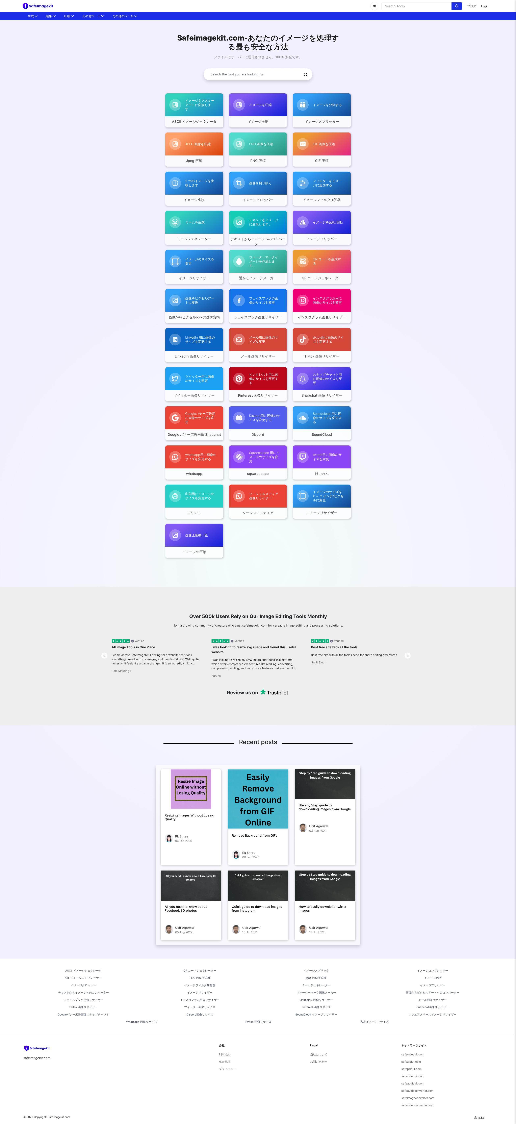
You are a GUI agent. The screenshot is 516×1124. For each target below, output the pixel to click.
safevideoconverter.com (417, 1105)
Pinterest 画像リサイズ (316, 1007)
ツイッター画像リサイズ (199, 1007)
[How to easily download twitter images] (325, 886)
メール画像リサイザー (432, 999)
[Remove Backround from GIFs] (258, 799)
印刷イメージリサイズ (374, 1021)
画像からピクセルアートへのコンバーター (432, 992)
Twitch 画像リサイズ (258, 1021)
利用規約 (224, 1054)
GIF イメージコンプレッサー (83, 977)
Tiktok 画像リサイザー (83, 1007)
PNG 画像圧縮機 (199, 977)
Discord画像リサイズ (199, 1014)
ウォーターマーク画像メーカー (316, 992)
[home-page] (40, 6)
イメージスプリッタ (316, 970)
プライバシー (227, 1069)
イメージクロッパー (83, 985)
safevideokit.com (412, 1054)
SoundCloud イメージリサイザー (316, 1014)
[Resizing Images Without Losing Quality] (191, 789)
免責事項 (224, 1061)
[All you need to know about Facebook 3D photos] (191, 886)
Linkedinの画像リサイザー (316, 999)
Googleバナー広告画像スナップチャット (83, 1014)
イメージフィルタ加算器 (199, 985)
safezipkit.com (411, 1061)
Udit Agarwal (318, 826)
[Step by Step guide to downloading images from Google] (325, 784)
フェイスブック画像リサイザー (83, 999)
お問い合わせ (318, 1061)
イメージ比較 (432, 977)
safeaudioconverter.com (417, 1090)
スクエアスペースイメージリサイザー (433, 1014)
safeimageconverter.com (417, 1098)
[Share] (374, 6)
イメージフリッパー (432, 985)
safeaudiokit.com (412, 1083)
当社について (318, 1054)
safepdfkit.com (411, 1069)
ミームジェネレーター (316, 985)
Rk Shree (181, 836)
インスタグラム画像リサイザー (200, 999)
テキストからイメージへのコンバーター (83, 992)
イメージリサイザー (199, 992)
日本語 (481, 1117)
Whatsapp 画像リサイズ (141, 1021)
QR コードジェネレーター (199, 970)
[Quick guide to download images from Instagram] (258, 886)
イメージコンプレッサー (432, 970)
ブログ (471, 6)
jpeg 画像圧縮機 (316, 977)
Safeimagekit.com (59, 1117)
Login (484, 6)
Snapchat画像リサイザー (432, 1007)
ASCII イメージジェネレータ (83, 970)
